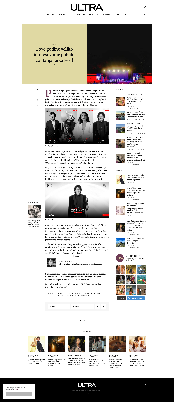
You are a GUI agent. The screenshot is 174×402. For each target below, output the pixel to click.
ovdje (16, 389)
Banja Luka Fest (68, 293)
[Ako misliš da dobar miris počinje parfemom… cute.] (120, 290)
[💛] (141, 269)
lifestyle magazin (95, 293)
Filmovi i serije (33, 355)
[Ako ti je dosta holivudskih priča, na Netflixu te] (130, 269)
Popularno (54, 44)
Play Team (99, 391)
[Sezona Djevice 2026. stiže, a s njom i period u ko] (120, 279)
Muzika (61, 261)
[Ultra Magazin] (87, 7)
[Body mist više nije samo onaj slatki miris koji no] (130, 290)
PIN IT (78, 126)
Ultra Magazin (35, 89)
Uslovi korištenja (87, 394)
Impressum (87, 397)
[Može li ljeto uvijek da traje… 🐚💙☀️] (141, 279)
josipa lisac (85, 293)
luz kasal (61, 295)
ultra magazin (74, 295)
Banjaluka (77, 293)
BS (125, 15)
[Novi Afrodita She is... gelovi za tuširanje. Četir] (130, 279)
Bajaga (60, 293)
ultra (67, 295)
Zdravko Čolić (84, 295)
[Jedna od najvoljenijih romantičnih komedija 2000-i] (120, 269)
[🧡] (141, 290)
